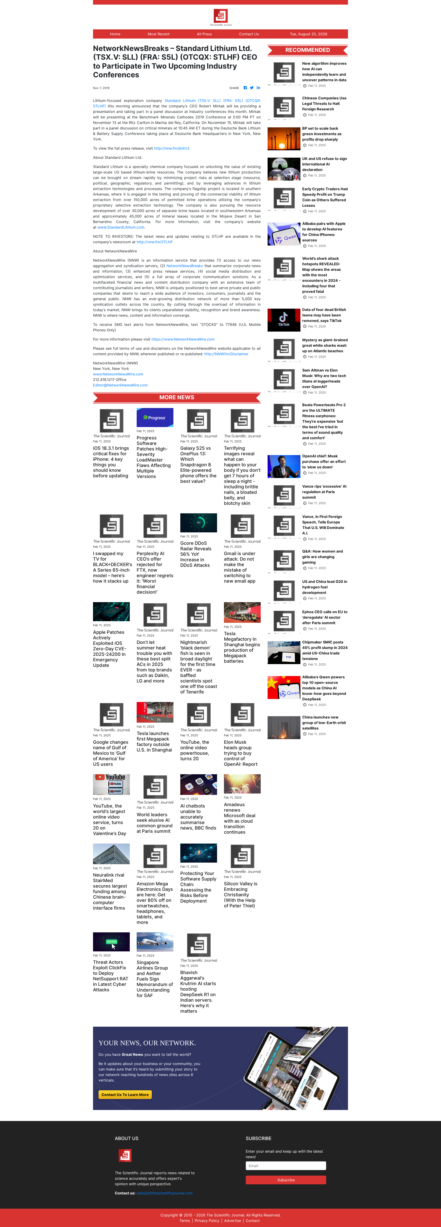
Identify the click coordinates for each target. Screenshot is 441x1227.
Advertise (232, 1220)
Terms (184, 1220)
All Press (204, 34)
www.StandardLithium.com (121, 227)
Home (115, 34)
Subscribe (286, 1180)
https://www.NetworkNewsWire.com (183, 339)
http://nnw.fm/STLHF (155, 242)
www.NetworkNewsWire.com (118, 374)
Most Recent (159, 34)
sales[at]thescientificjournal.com (164, 1193)
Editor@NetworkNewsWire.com (120, 385)
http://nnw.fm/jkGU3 (171, 148)
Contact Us (249, 34)
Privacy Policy (207, 1220)
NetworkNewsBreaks (185, 265)
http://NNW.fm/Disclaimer (226, 354)
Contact (253, 1220)
